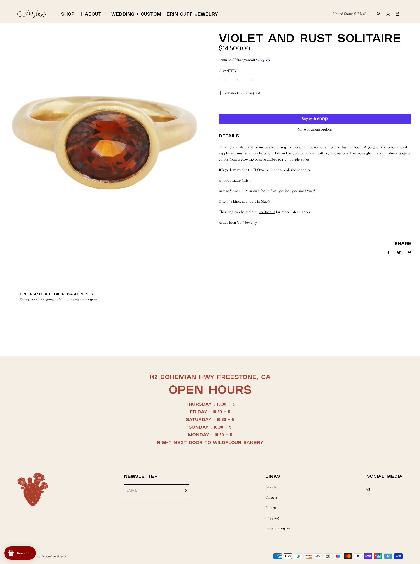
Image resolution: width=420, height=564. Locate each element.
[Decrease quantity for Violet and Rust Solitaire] (224, 80)
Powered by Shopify (53, 556)
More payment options (315, 129)
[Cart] (397, 14)
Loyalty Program (278, 528)
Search (270, 487)
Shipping (272, 518)
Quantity (228, 71)
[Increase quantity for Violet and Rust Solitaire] (252, 80)
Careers (271, 497)
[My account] (388, 14)
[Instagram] (368, 489)
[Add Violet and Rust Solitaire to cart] (315, 105)
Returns (271, 508)
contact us (267, 212)
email (132, 490)
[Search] (378, 14)
